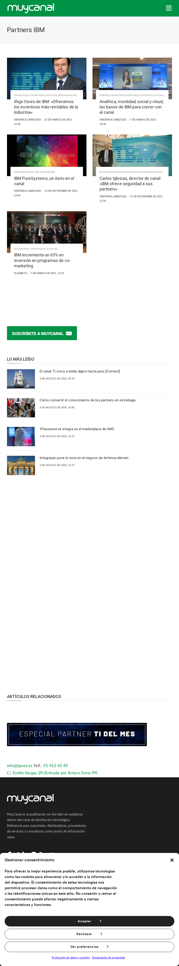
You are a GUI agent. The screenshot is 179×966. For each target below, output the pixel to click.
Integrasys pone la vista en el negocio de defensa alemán (84, 458)
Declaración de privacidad (108, 957)
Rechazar (84, 934)
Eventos (146, 95)
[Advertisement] (89, 633)
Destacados (21, 95)
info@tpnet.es (19, 766)
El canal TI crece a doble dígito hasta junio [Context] (80, 371)
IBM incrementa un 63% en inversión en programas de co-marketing (42, 260)
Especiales (133, 95)
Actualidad (21, 249)
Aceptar (84, 921)
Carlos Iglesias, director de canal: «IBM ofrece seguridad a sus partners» (130, 184)
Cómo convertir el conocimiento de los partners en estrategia (87, 400)
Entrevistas (37, 95)
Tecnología (47, 172)
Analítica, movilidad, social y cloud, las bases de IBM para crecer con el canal (131, 107)
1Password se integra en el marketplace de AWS (77, 429)
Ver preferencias (84, 947)
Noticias (51, 95)
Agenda (105, 95)
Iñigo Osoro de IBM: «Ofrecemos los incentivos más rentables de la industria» (46, 107)
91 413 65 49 (55, 766)
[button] (172, 860)
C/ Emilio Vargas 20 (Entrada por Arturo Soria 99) (52, 773)
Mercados (20, 172)
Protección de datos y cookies (71, 957)
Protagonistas (67, 95)
